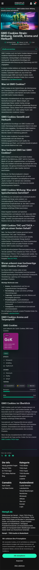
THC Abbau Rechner (8, 473)
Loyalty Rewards (25, 486)
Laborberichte (24, 488)
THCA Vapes (24, 471)
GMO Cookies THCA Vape (10, 439)
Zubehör (22, 479)
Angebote (23, 476)
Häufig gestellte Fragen (9, 465)
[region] (19, 553)
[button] (2, 3)
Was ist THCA (12, 258)
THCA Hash (23, 468)
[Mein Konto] (31, 3)
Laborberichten (14, 313)
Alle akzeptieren (19, 556)
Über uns (22, 501)
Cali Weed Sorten (10, 8)
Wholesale (23, 496)
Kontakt (22, 504)
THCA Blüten (24, 465)
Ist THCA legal (6, 471)
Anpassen (19, 561)
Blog (3, 476)
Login (21, 507)
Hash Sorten (6, 486)
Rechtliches (23, 493)
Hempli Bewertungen (26, 491)
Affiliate (22, 499)
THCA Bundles (24, 473)
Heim (2, 8)
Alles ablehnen (19, 566)
